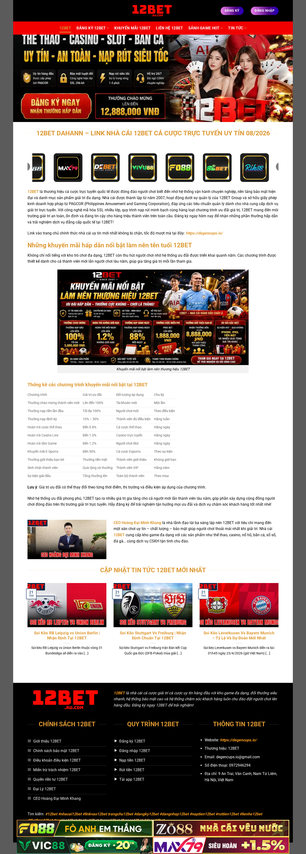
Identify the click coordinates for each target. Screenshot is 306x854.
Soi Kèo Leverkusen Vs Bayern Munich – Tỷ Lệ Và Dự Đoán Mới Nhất (238, 636)
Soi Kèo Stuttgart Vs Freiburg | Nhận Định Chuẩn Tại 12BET (153, 636)
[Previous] (26, 625)
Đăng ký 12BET (91, 28)
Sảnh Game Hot (204, 28)
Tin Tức (235, 28)
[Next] (279, 625)
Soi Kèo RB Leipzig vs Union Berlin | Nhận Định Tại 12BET (67, 636)
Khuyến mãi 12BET (132, 28)
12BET (65, 28)
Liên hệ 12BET (169, 28)
